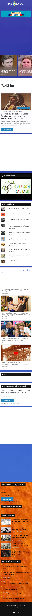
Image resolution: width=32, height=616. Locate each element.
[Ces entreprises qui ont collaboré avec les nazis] (6, 530)
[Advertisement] (16, 35)
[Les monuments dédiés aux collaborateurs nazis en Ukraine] (6, 538)
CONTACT (9, 608)
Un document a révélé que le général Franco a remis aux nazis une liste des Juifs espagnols (19, 226)
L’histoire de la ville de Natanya (17, 260)
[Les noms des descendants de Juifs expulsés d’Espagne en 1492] (6, 522)
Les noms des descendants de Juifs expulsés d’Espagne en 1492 (21, 521)
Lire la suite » (7, 129)
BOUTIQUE (22, 608)
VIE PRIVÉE (15, 608)
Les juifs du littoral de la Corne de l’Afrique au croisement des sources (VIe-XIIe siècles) (15, 116)
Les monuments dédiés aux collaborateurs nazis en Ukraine (20, 537)
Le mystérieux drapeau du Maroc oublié (19, 214)
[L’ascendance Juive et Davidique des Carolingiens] (6, 546)
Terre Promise (21, 605)
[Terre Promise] (14, 3)
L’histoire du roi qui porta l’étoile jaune (19, 219)
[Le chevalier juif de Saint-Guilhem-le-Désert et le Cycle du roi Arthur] (6, 553)
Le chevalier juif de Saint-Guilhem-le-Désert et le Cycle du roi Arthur (20, 552)
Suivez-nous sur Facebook (12, 375)
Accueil (4, 80)
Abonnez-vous (7, 400)
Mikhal (4, 111)
